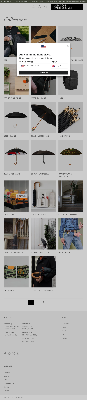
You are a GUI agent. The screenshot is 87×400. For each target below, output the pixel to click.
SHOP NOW (43, 72)
